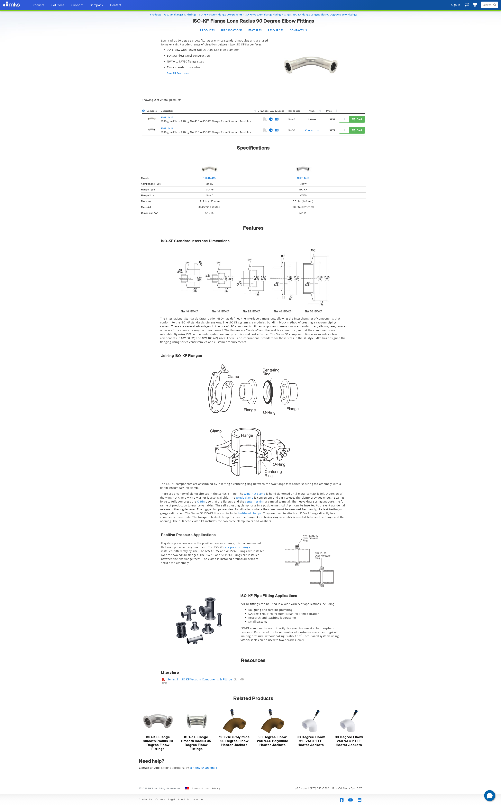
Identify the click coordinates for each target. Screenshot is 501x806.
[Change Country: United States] (187, 789)
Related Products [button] (253, 698)
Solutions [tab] (58, 5)
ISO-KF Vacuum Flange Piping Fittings (268, 14)
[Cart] (475, 4)
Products (155, 14)
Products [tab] (38, 5)
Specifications (231, 30)
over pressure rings (236, 547)
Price (329, 110)
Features (255, 30)
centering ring (254, 501)
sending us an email (203, 768)
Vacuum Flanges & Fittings (179, 14)
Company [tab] (96, 5)
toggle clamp (244, 497)
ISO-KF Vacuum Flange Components (220, 14)
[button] (489, 795)
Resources (276, 30)
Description (167, 110)
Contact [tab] (115, 5)
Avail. (312, 110)
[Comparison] (467, 4)
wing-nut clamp (254, 493)
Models (145, 178)
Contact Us (298, 30)
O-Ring (201, 501)
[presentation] (250, 403)
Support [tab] (77, 5)
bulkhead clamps (249, 513)
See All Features (178, 73)
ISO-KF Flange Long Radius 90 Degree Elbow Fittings (325, 14)
